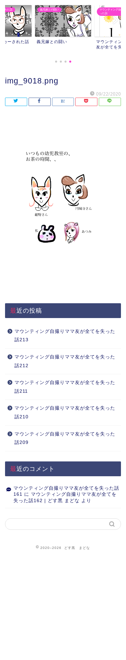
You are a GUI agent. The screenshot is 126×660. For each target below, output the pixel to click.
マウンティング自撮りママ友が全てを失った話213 (64, 336)
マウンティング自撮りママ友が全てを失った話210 (64, 412)
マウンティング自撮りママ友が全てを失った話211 (64, 387)
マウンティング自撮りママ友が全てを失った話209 (64, 438)
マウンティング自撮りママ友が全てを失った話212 (64, 361)
